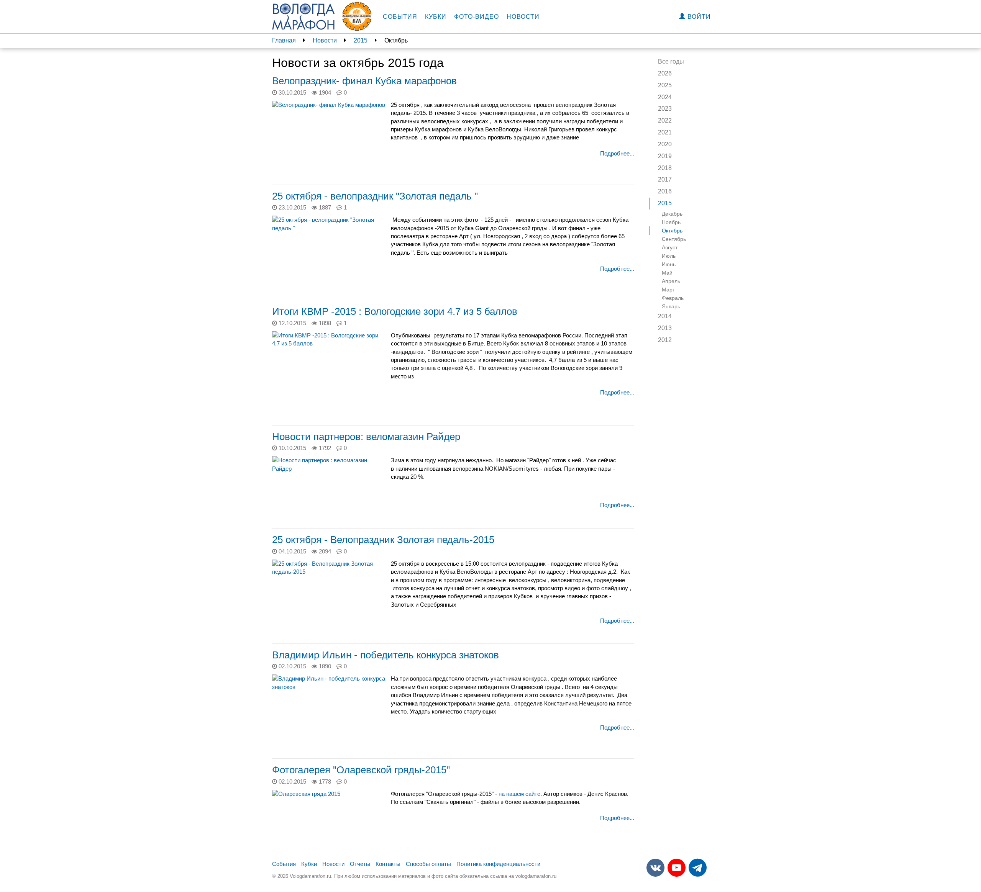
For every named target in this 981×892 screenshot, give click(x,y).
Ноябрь (671, 222)
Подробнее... (617, 153)
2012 (665, 340)
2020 (665, 144)
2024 (665, 97)
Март (668, 289)
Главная (284, 40)
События (400, 16)
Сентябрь (674, 239)
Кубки (435, 16)
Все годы (671, 61)
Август (670, 247)
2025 (665, 85)
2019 (665, 156)
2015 (360, 40)
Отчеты (360, 864)
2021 (665, 132)
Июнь (669, 264)
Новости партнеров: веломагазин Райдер (366, 436)
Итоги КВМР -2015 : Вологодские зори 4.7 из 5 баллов (394, 311)
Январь (671, 306)
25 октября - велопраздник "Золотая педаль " (375, 196)
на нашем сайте (519, 794)
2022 (665, 120)
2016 (665, 191)
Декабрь (672, 214)
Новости (523, 16)
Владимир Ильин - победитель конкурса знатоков (385, 655)
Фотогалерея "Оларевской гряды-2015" (361, 770)
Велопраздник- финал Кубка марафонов (364, 81)
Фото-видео (476, 16)
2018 (665, 168)
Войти (698, 16)
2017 (665, 179)
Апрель (671, 281)
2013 (665, 328)
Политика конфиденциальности (498, 864)
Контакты (388, 864)
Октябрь (672, 231)
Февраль (673, 298)
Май (667, 273)
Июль (669, 256)
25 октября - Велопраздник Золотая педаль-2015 (383, 539)
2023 (665, 108)
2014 (665, 316)
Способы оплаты (428, 864)
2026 (665, 73)
